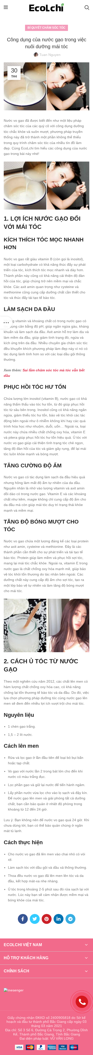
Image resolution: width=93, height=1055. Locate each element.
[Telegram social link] (70, 919)
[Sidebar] (6, 322)
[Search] (87, 7)
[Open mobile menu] (5, 7)
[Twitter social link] (35, 919)
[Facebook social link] (23, 919)
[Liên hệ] (82, 1001)
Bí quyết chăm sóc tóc (46, 27)
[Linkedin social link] (58, 919)
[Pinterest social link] (47, 919)
